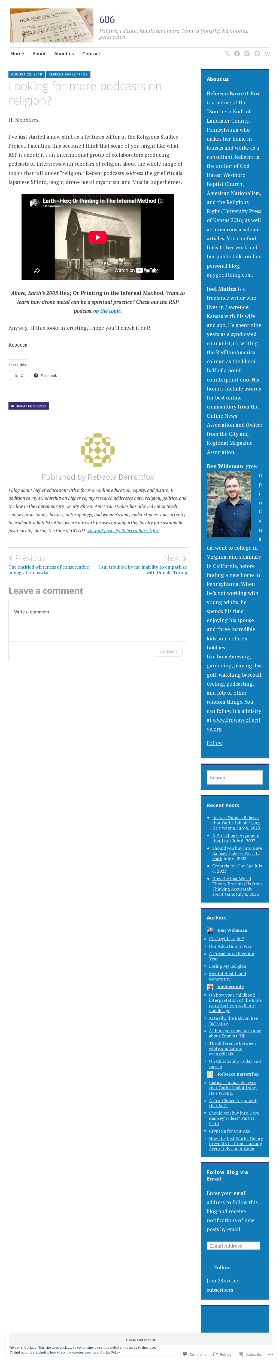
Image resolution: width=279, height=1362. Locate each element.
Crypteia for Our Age (232, 866)
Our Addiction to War (230, 946)
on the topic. (107, 310)
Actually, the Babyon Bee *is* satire (233, 1020)
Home (17, 53)
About (39, 53)
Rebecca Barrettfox (68, 74)
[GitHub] (256, 50)
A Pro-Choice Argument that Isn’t (233, 1103)
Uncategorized (31, 406)
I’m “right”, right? (226, 939)
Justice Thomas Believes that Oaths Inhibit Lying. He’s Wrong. (236, 823)
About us (64, 53)
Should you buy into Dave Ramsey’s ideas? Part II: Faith (237, 853)
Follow (215, 743)
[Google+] (246, 50)
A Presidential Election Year (231, 956)
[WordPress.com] (266, 50)
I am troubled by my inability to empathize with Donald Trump (142, 564)
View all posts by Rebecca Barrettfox (123, 530)
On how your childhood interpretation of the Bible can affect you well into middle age (235, 1003)
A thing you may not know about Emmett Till (235, 1033)
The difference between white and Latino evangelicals (232, 1048)
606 (107, 19)
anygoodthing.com (229, 274)
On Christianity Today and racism (235, 1063)
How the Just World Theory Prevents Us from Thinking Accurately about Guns (237, 886)
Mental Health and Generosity (227, 976)
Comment (168, 651)
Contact (91, 53)
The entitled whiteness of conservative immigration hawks (48, 564)
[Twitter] (226, 50)
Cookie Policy (110, 1352)
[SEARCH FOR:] (235, 777)
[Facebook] (236, 50)
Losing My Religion (227, 966)
